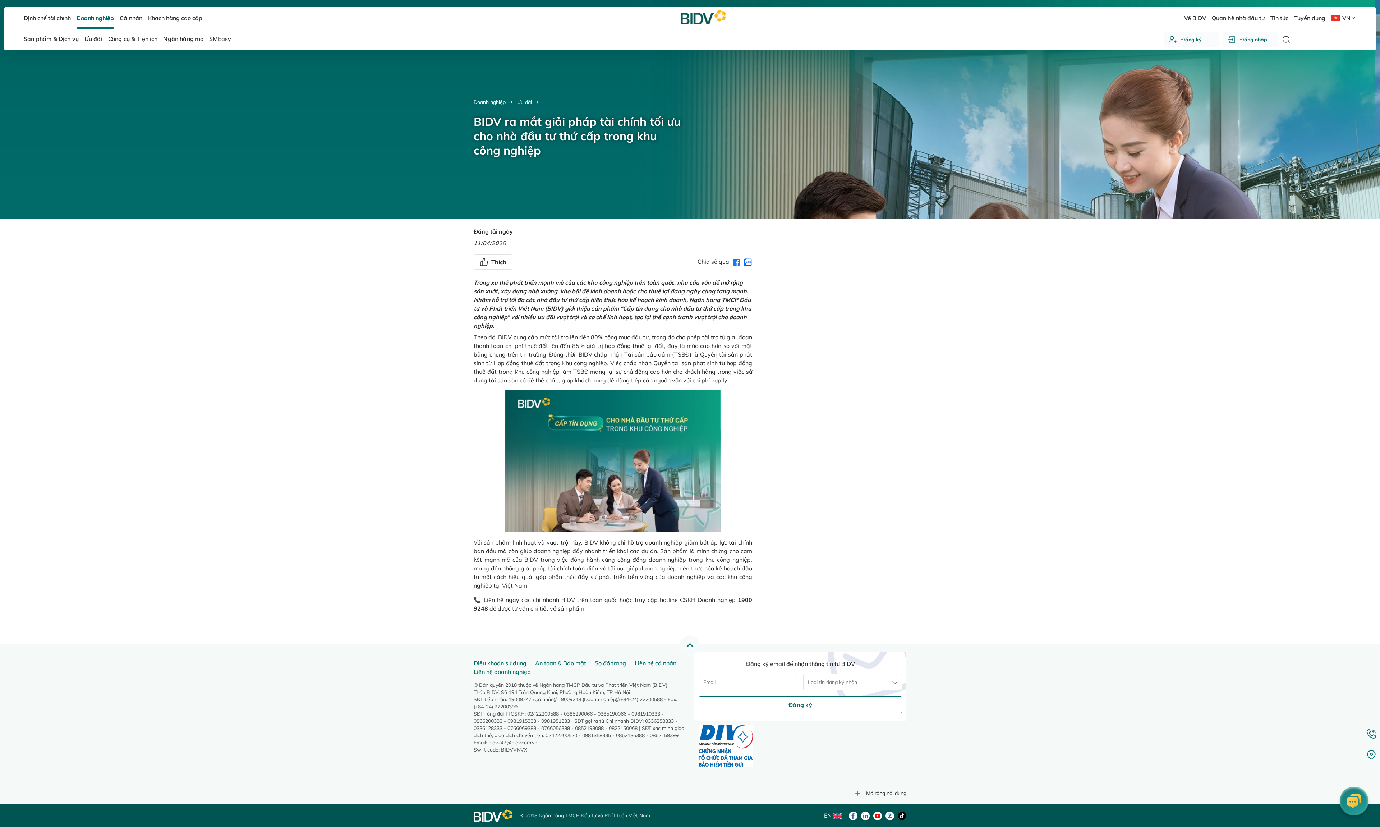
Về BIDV (1195, 18)
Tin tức (1279, 18)
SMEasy (220, 38)
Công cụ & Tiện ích (133, 38)
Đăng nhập (1253, 39)
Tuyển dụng (1309, 18)
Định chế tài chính (47, 18)
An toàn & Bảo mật (560, 663)
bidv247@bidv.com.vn (512, 742)
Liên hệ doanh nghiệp (502, 671)
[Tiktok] (902, 815)
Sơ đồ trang (610, 663)
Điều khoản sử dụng (500, 663)
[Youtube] (877, 815)
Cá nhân (131, 18)
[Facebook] (853, 815)
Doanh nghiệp (490, 102)
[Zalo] (890, 815)
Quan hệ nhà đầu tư (1238, 18)
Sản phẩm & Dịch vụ (51, 38)
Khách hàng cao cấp (175, 18)
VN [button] (1346, 18)
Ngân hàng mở (183, 38)
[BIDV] (493, 815)
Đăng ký (1191, 39)
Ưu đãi (524, 102)
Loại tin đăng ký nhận (832, 682)
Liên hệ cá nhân (655, 663)
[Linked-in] (865, 815)
